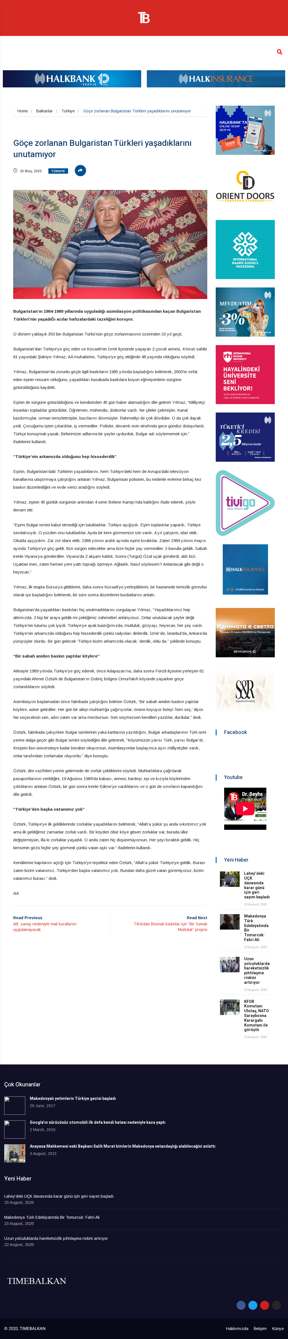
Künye (278, 1328)
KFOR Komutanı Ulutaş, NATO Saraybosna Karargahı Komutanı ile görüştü (256, 1016)
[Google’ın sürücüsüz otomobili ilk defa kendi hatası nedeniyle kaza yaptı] (14, 1129)
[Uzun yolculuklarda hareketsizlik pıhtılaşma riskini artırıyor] (230, 964)
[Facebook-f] (241, 1305)
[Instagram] (276, 1305)
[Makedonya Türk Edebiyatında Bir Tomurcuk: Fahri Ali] (230, 922)
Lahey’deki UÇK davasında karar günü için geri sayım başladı (257, 885)
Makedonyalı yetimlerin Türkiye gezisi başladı (73, 1099)
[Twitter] (252, 1305)
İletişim (260, 1328)
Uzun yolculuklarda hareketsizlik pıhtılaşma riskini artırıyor (257, 970)
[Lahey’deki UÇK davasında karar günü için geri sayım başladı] (230, 879)
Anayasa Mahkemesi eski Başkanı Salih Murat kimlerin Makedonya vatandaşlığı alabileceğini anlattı (122, 1146)
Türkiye (68, 111)
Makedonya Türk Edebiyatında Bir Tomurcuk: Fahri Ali (256, 928)
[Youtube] (264, 1305)
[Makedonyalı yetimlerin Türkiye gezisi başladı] (14, 1105)
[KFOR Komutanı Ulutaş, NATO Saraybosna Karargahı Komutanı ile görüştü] (230, 1007)
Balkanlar (44, 111)
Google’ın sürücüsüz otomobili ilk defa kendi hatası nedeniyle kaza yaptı (97, 1122)
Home (22, 111)
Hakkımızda (237, 1328)
